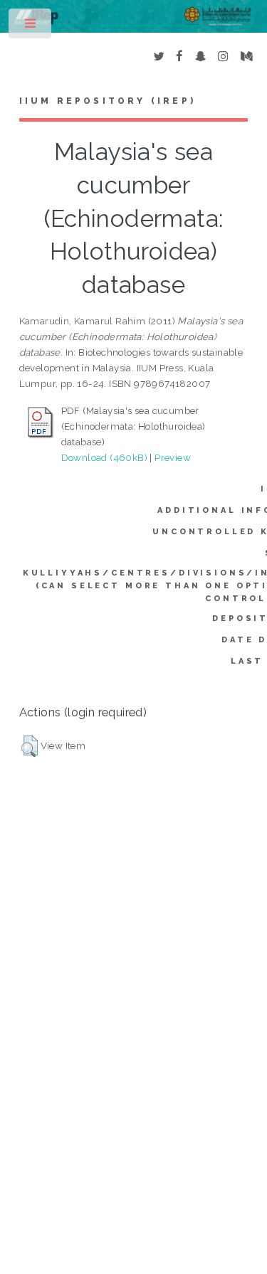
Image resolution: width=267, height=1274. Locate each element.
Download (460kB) (104, 457)
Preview (173, 457)
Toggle (31, 26)
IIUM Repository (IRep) (107, 101)
